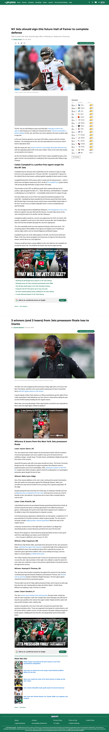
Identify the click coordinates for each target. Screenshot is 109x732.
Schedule (31, 2)
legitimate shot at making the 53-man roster (30, 493)
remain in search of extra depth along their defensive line (48, 147)
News (18, 2)
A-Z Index (56, 723)
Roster (45, 2)
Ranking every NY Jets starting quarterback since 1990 (34, 283)
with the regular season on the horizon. (31, 391)
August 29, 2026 (43, 537)
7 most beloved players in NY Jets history (30, 294)
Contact (34, 720)
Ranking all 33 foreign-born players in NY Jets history (34, 280)
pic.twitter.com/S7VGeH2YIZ (39, 535)
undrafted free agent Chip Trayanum (30, 547)
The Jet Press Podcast (61, 2)
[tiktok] (99, 2)
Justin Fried (17, 39)
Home (16, 306)
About (16, 720)
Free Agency (23, 306)
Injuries (50, 2)
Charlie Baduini (18, 327)
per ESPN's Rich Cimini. (37, 554)
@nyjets (26, 533)
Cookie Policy (90, 720)
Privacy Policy (57, 720)
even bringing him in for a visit (57, 210)
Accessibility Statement (39, 723)
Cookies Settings (74, 723)
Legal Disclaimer (20, 723)
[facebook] (89, 2)
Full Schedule (76, 157)
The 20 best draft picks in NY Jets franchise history (33, 286)
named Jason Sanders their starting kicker (34, 595)
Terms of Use (73, 720)
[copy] (24, 43)
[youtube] (96, 2)
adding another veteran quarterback (37, 520)
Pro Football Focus (53, 182)
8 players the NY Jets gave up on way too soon (32, 289)
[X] (92, 2)
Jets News (23, 707)
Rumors (24, 2)
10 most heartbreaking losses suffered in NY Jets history (35, 291)
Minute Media (12, 727)
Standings (38, 2)
